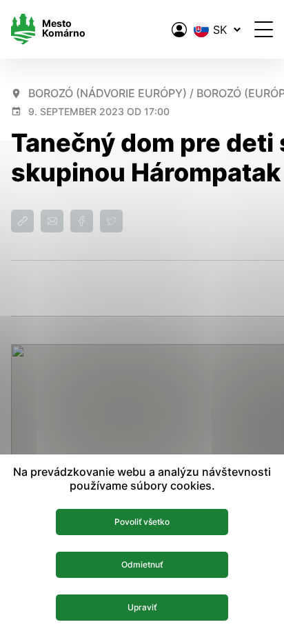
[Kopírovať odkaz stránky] (22, 221)
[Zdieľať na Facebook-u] (81, 221)
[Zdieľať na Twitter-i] (111, 221)
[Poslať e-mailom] (52, 221)
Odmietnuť (142, 564)
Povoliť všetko (142, 522)
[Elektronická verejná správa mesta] (179, 29)
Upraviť (142, 607)
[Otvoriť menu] (263, 29)
